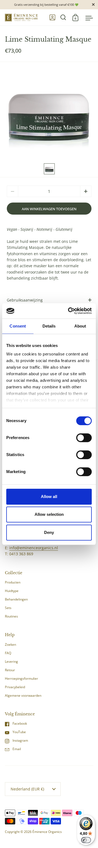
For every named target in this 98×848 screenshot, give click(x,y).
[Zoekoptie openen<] (63, 17)
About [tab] (80, 326)
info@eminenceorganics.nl (33, 547)
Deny (49, 532)
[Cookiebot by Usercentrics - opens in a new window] (69, 310)
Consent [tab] (18, 326)
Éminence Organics (47, 831)
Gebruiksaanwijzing (25, 300)
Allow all (49, 496)
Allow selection (49, 514)
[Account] (52, 17)
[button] (85, 191)
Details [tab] (49, 326)
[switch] (78, 438)
